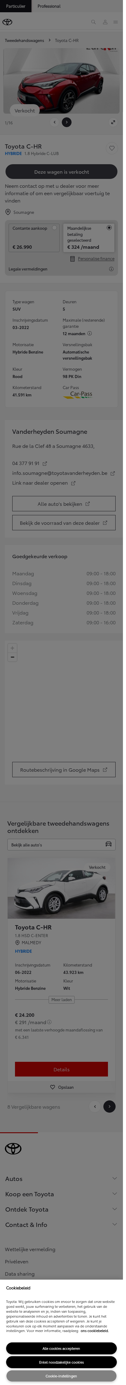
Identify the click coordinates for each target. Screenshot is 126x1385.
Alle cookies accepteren (61, 1348)
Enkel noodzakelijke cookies (61, 1362)
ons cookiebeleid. (95, 1330)
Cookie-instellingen (61, 1375)
